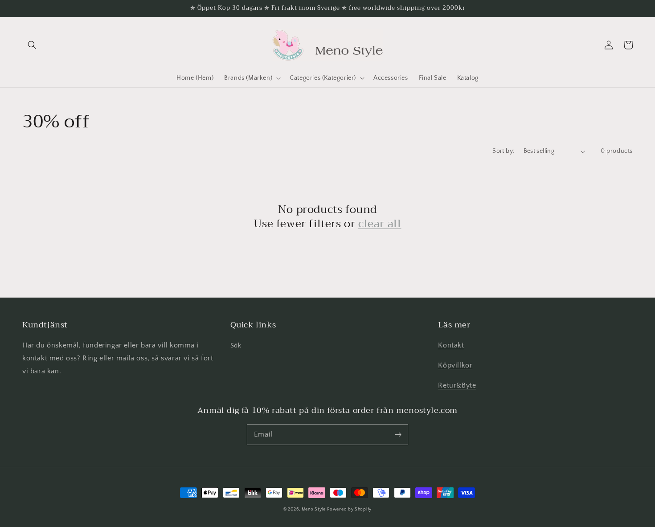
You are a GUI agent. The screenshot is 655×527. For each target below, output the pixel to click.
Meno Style (314, 509)
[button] (32, 45)
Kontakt (451, 345)
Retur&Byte (457, 385)
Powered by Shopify (349, 509)
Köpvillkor (455, 365)
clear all (379, 224)
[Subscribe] (398, 434)
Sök (236, 345)
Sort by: (503, 151)
